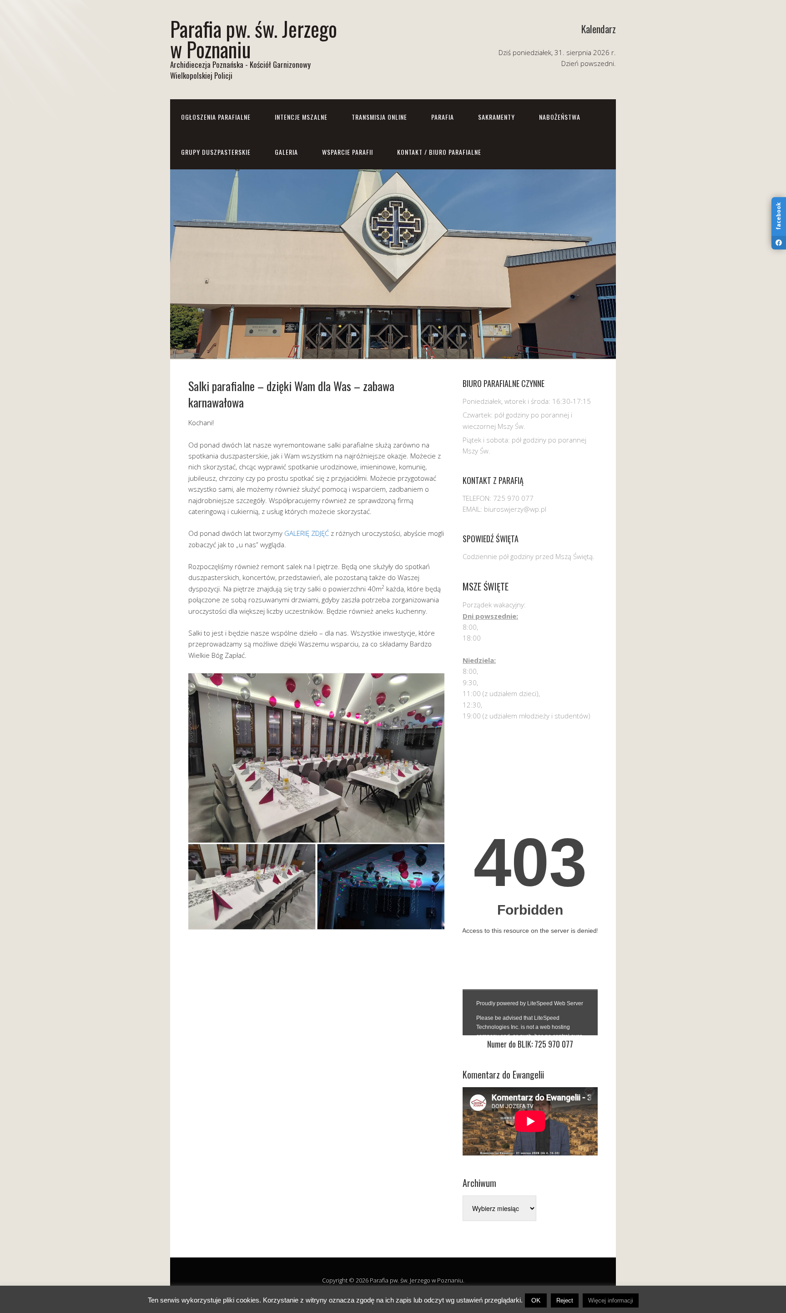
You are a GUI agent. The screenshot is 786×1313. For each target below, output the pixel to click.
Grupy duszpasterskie (216, 152)
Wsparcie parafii (347, 152)
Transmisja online (379, 117)
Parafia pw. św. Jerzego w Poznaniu (253, 38)
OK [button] (535, 1300)
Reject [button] (564, 1300)
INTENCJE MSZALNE (301, 117)
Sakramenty (496, 117)
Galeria (286, 152)
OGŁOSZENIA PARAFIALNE (216, 117)
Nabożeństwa (559, 117)
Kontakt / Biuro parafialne (439, 152)
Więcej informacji (610, 1300)
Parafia (442, 117)
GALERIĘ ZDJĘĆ (306, 533)
